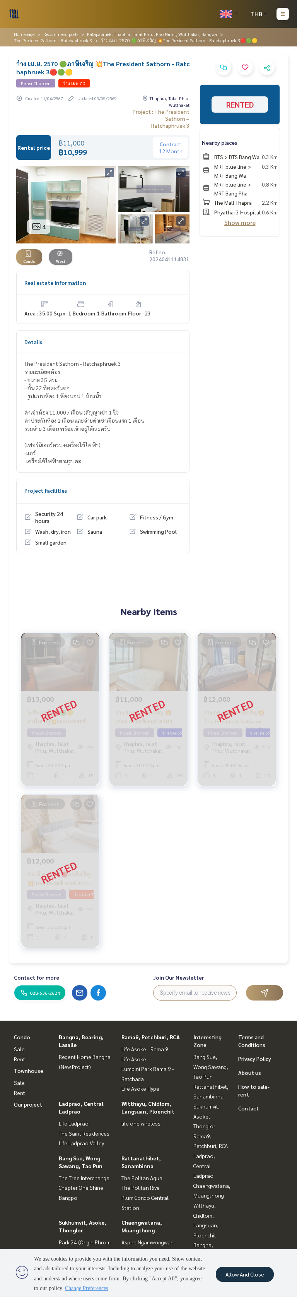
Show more (240, 222)
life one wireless (140, 1123)
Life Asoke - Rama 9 (144, 1048)
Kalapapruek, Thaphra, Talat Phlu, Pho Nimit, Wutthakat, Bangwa (152, 34)
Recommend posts (60, 34)
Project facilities (45, 490)
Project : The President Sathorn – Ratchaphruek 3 (161, 118)
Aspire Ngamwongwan (147, 1242)
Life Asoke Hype (140, 1088)
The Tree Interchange (84, 1177)
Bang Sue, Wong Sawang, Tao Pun (210, 1066)
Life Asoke (133, 1058)
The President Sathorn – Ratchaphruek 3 (53, 40)
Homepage (24, 34)
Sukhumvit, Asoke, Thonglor (206, 1116)
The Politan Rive (140, 1187)
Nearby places (219, 142)
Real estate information (55, 282)
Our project (28, 1104)
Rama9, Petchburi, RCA (150, 1036)
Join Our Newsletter (178, 977)
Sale (19, 1048)
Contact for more (36, 977)
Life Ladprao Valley (81, 1142)
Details (33, 341)
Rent (19, 1058)
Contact (248, 1108)
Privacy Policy (254, 1058)
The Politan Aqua (141, 1177)
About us (249, 1072)
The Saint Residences (84, 1133)
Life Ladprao (74, 1123)
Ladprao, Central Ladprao (204, 1165)
